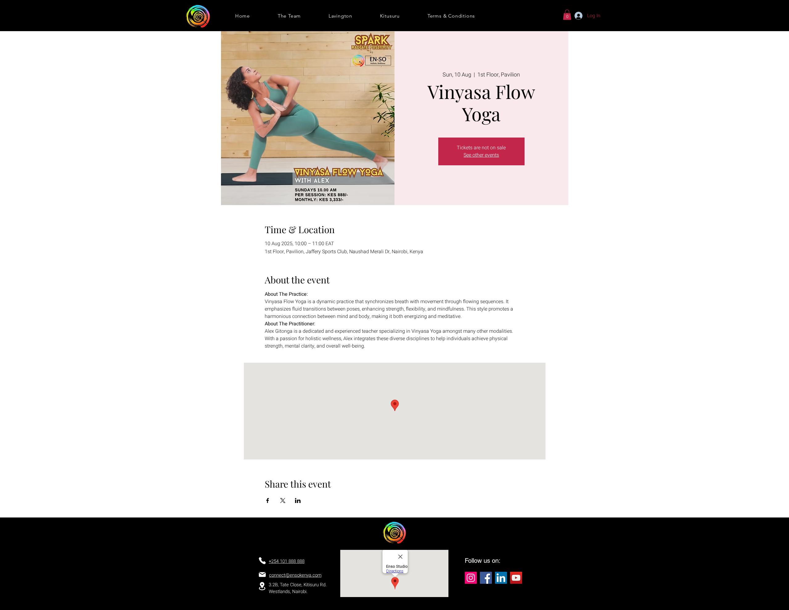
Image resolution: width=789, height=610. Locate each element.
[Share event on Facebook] (268, 500)
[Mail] (262, 575)
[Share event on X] (283, 500)
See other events (481, 155)
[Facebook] (486, 578)
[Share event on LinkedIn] (298, 500)
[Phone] (262, 561)
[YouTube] (516, 578)
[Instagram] (471, 578)
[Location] (262, 586)
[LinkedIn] (501, 578)
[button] (567, 15)
